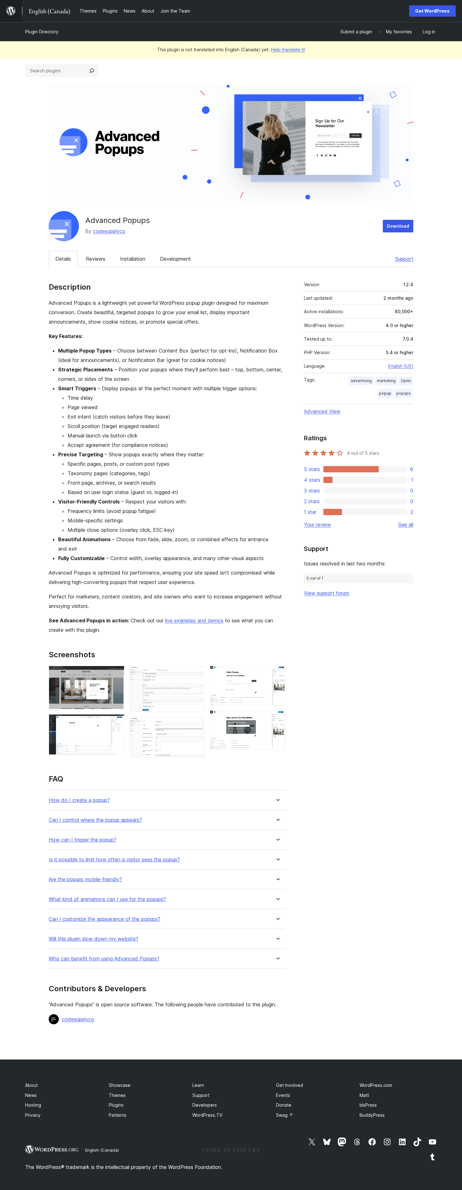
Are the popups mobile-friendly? (85, 879)
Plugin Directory (41, 31)
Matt (364, 1095)
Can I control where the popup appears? (95, 820)
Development (175, 259)
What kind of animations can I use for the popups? (107, 899)
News (31, 1095)
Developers (204, 1105)
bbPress (368, 1105)
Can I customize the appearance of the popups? (104, 919)
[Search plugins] (91, 70)
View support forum (326, 593)
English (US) (400, 366)
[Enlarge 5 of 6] (277, 674)
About (31, 1085)
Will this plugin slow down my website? (93, 939)
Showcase (119, 1085)
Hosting (33, 1105)
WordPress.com (376, 1085)
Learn (198, 1085)
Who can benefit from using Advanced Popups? (104, 959)
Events (283, 1095)
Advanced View (322, 411)
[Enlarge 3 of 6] (196, 674)
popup (385, 393)
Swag (284, 1115)
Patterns (117, 1115)
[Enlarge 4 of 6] (196, 725)
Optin (406, 380)
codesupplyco (109, 231)
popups (403, 393)
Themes (117, 1095)
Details (63, 259)
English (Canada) (102, 1150)
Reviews (95, 259)
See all (405, 524)
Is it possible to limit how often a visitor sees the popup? (114, 860)
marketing (386, 380)
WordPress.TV (207, 1115)
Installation (132, 259)
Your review (317, 524)
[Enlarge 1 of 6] (116, 674)
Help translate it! (288, 49)
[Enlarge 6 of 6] (277, 719)
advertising (361, 380)
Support (404, 259)
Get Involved (289, 1085)
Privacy (33, 1115)
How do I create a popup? (79, 800)
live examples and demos (194, 620)
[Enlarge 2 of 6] (116, 723)
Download (398, 226)
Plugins (116, 1105)
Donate (283, 1105)
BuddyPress (372, 1115)
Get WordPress (432, 11)
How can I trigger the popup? (82, 840)
